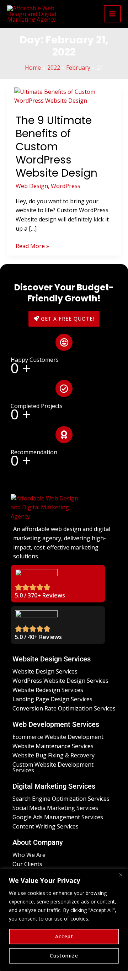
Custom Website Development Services (53, 767)
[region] (64, 920)
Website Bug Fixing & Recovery (53, 755)
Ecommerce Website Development (57, 737)
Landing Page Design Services (52, 699)
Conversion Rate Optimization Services (64, 708)
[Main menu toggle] (112, 13)
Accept (64, 936)
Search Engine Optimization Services (61, 799)
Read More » (32, 246)
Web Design (32, 186)
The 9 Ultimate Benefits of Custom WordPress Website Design (56, 147)
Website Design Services (51, 659)
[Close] (120, 874)
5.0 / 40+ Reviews (38, 637)
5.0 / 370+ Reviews (40, 595)
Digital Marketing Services (53, 786)
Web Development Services (55, 724)
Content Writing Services (45, 826)
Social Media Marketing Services (55, 808)
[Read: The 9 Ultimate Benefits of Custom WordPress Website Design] (64, 96)
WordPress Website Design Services (60, 681)
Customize (64, 955)
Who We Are (29, 855)
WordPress (65, 186)
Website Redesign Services (47, 690)
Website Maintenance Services (53, 746)
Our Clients (27, 864)
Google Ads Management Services (57, 817)
